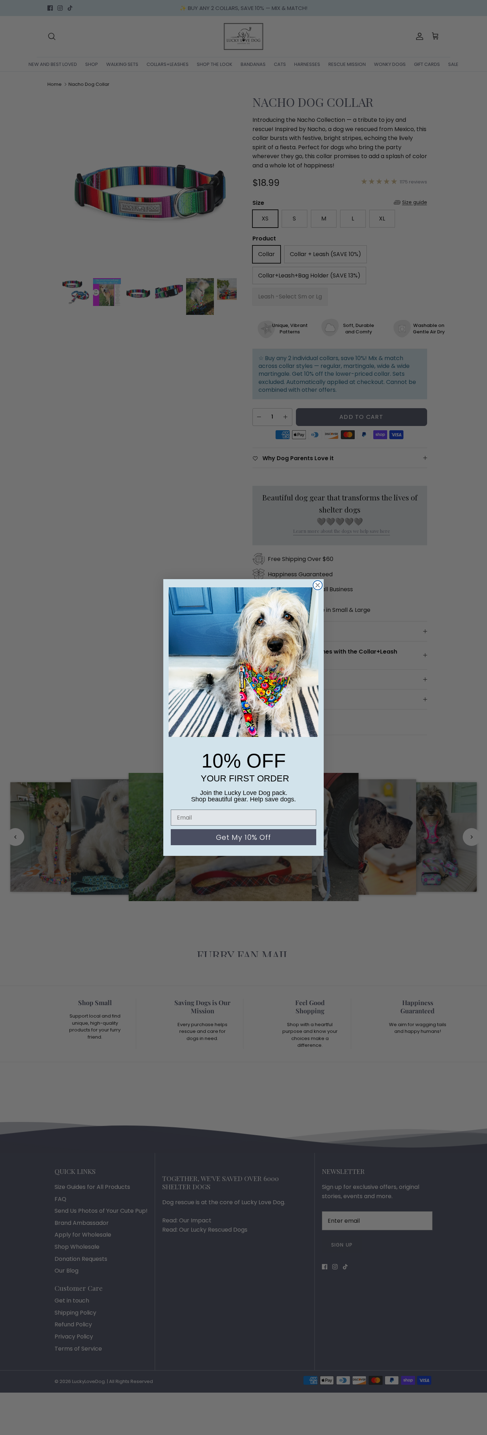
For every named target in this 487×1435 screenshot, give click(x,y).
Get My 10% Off (243, 837)
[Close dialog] (317, 585)
